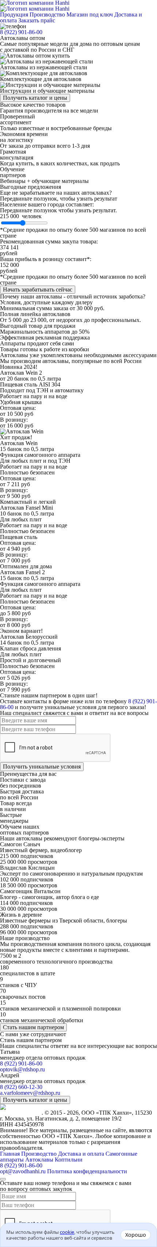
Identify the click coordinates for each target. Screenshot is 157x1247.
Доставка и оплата (81, 1154)
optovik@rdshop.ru (22, 1069)
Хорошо (135, 1234)
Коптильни (69, 1159)
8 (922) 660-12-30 (21, 1087)
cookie (67, 1232)
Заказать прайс (36, 20)
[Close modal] (3, 1179)
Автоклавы (40, 1159)
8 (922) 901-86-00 (21, 32)
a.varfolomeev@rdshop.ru (30, 1093)
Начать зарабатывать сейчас (37, 289)
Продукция (14, 14)
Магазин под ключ (89, 14)
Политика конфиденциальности (87, 1171)
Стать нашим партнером (33, 1027)
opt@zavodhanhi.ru (23, 1171)
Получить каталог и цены (35, 98)
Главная (10, 1154)
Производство (47, 14)
